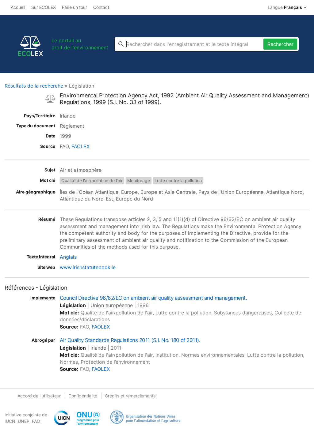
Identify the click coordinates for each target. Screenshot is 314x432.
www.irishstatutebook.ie (88, 267)
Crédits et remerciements (130, 395)
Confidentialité (82, 395)
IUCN (10, 421)
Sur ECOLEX (43, 7)
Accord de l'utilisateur (39, 395)
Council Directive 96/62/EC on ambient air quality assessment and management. (153, 298)
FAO (36, 421)
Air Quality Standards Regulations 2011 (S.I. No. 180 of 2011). (130, 340)
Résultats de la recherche (34, 86)
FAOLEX (80, 146)
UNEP (23, 421)
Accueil (18, 7)
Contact (101, 7)
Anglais (68, 257)
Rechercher (280, 44)
